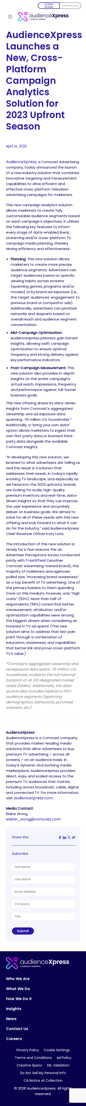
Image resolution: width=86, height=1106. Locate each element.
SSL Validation (58, 1065)
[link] (73, 837)
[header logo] (43, 15)
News (11, 1018)
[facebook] (60, 837)
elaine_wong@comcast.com (33, 819)
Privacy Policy (27, 1050)
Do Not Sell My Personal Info (43, 1073)
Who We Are (18, 978)
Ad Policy (64, 1057)
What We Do (18, 988)
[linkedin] (64, 837)
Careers (14, 1038)
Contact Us (17, 1028)
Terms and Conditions (33, 1057)
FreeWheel (36, 560)
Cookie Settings (57, 1050)
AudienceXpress (21, 162)
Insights (13, 1008)
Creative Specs (29, 1065)
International (70, 5)
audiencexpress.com (33, 798)
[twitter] (69, 837)
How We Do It (19, 998)
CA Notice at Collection (43, 1080)
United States (48, 5)
